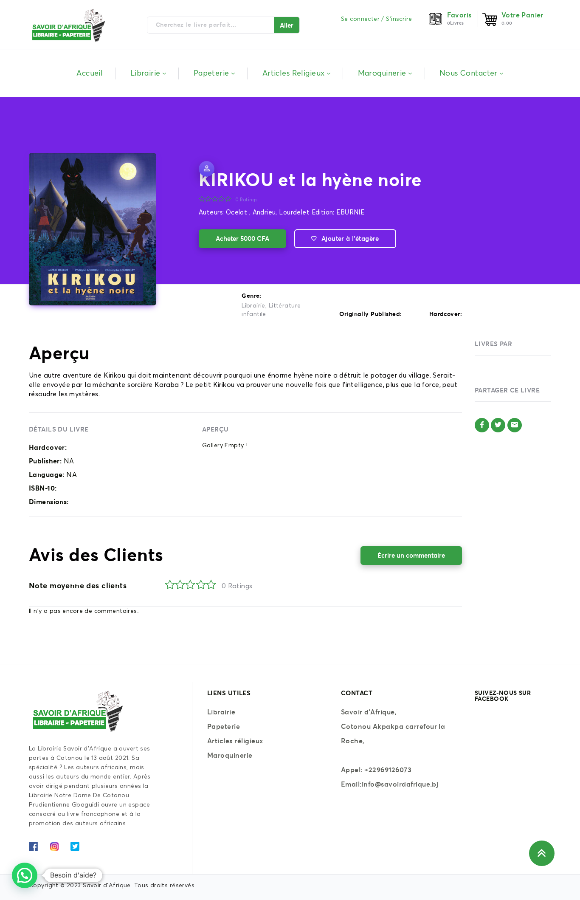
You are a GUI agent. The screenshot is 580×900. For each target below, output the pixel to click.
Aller (286, 25)
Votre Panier (522, 15)
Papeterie (223, 726)
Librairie (253, 306)
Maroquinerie (230, 755)
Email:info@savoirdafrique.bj (389, 784)
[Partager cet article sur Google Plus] (514, 425)
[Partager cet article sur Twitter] (498, 425)
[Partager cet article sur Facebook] (482, 425)
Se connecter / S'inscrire (376, 19)
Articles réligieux (235, 740)
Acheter (242, 238)
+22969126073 (387, 769)
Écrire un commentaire (411, 555)
